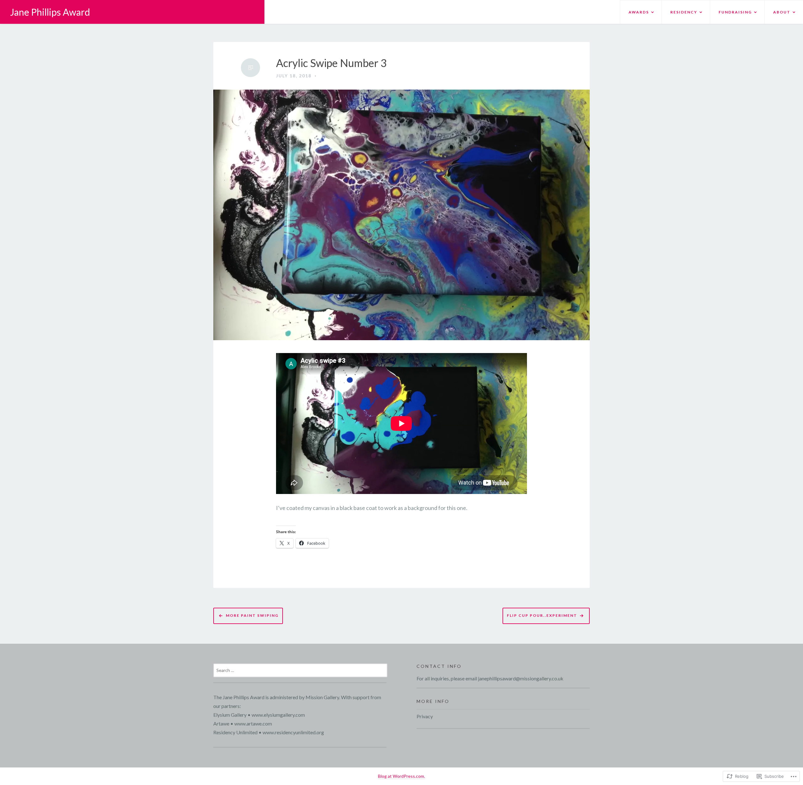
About (781, 12)
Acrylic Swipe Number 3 (331, 63)
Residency (683, 12)
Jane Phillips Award (50, 12)
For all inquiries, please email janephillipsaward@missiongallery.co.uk (490, 678)
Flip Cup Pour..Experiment (542, 615)
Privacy (425, 716)
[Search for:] (300, 670)
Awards (639, 12)
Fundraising (735, 12)
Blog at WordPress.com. (401, 776)
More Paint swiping (252, 615)
